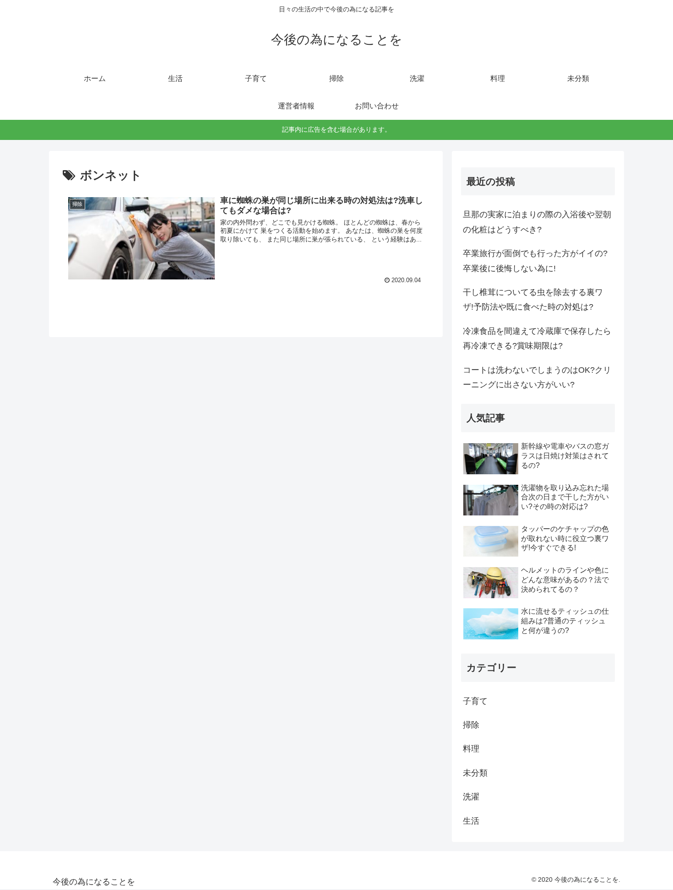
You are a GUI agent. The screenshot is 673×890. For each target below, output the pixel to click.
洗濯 (471, 796)
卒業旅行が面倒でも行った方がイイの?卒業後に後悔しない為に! (535, 261)
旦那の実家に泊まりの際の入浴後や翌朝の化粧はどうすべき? (537, 222)
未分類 (475, 772)
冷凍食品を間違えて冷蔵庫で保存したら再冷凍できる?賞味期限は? (537, 338)
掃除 (471, 724)
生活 (471, 821)
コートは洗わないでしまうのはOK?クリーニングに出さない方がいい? (537, 377)
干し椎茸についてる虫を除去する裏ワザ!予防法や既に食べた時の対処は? (533, 299)
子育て (475, 701)
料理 (471, 748)
